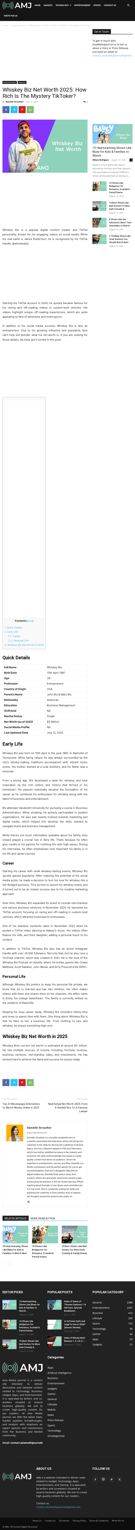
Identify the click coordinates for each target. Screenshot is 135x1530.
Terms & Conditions (99, 1520)
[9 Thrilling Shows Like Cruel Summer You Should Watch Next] (99, 239)
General (22, 82)
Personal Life (18, 640)
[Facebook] (5, 109)
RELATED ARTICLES (16, 1218)
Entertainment (82, 5)
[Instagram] (103, 1479)
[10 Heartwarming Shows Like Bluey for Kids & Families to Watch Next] (15, 1234)
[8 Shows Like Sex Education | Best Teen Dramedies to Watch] (99, 222)
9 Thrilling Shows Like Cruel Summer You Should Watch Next (120, 239)
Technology (62, 5)
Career (14, 636)
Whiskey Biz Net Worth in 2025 (24, 644)
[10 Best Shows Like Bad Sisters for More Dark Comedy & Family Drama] (75, 1234)
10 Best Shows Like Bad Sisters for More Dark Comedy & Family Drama (74, 1250)
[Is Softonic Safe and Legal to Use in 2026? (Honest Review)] (54, 1324)
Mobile (51, 1409)
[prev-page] (4, 1264)
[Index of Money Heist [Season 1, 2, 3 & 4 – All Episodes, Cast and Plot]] (54, 1341)
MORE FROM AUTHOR (43, 1218)
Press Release (55, 1420)
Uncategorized (56, 1436)
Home (37, 5)
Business (52, 1378)
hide (30, 621)
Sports (97, 5)
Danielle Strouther (15, 101)
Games (51, 1394)
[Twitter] (14, 109)
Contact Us (110, 5)
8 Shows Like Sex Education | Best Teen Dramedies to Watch (120, 222)
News (50, 1415)
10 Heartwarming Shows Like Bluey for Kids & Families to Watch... (111, 151)
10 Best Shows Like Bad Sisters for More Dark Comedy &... (119, 206)
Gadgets (48, 5)
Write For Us (10, 15)
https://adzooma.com (37, 1132)
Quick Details (13, 627)
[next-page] (10, 1264)
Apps (50, 1367)
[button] (128, 5)
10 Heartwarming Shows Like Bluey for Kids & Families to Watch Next (15, 1250)
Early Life (11, 631)
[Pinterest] (22, 109)
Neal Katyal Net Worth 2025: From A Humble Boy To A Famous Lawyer (68, 1107)
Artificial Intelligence (59, 1372)
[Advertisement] (45, 55)
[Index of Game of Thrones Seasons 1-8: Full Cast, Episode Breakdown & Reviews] (54, 1305)
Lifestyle (52, 1404)
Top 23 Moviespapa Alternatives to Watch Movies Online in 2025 (21, 1105)
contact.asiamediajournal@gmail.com (33, 1442)
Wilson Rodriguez (100, 159)
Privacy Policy (79, 1520)
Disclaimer (64, 1520)
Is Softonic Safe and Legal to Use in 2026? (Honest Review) (74, 1324)
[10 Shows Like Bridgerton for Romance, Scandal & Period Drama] (45, 1234)
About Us (37, 1520)
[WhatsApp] (30, 109)
